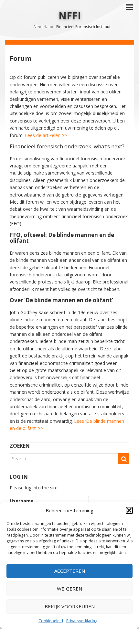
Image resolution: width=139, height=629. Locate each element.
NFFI (70, 15)
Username (22, 501)
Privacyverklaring (81, 621)
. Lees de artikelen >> (45, 135)
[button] (129, 510)
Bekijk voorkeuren (70, 606)
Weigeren (69, 588)
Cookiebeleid (50, 621)
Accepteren (69, 571)
